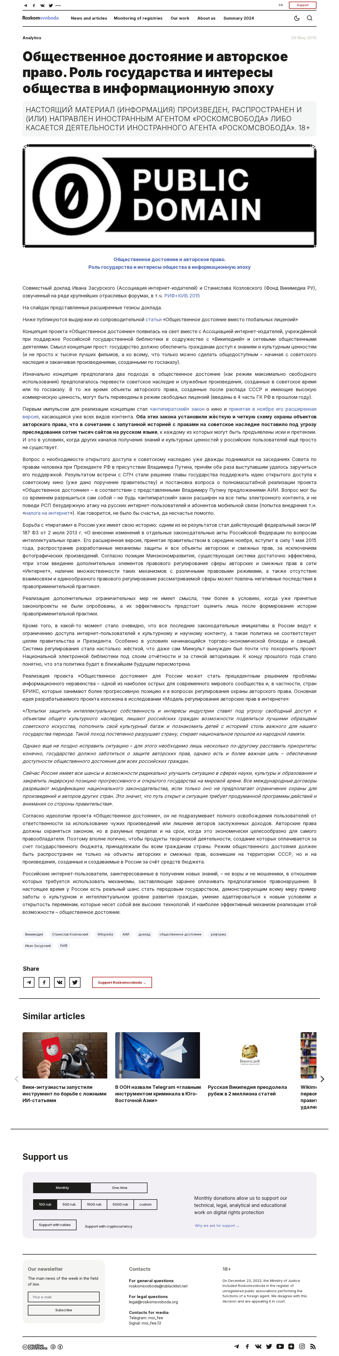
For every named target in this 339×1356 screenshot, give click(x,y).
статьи (154, 319)
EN (281, 5)
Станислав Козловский (70, 934)
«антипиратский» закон (177, 409)
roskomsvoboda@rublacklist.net (158, 1285)
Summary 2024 (239, 18)
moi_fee (155, 1317)
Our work (180, 18)
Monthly (62, 1187)
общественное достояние (180, 934)
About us (206, 18)
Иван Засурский (38, 946)
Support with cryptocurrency (108, 1226)
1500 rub (94, 1204)
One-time (119, 1187)
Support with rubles (55, 1225)
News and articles (89, 18)
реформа (218, 934)
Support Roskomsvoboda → (122, 982)
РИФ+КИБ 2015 (182, 295)
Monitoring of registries (138, 18)
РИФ (64, 946)
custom (145, 1204)
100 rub (45, 1204)
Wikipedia (105, 934)
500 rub (69, 1204)
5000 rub (120, 1204)
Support (303, 5)
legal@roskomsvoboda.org (153, 1301)
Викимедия (34, 934)
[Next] (321, 1079)
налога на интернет (47, 513)
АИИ (125, 934)
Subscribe (63, 1310)
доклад (144, 934)
